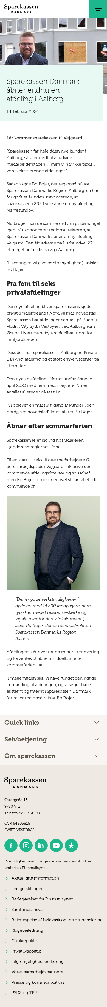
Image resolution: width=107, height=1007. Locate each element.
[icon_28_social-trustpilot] (71, 845)
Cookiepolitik (25, 940)
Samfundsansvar (28, 909)
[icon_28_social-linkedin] (41, 845)
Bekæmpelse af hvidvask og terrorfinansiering (57, 919)
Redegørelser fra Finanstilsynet (42, 899)
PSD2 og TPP (24, 992)
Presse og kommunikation (38, 982)
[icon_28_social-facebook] (11, 845)
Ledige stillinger (27, 888)
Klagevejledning (27, 930)
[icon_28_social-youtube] (56, 845)
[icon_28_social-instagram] (26, 845)
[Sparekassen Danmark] (21, 9)
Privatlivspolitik (26, 951)
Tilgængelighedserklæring (38, 961)
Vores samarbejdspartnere (37, 971)
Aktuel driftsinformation (35, 878)
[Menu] (98, 9)
